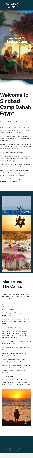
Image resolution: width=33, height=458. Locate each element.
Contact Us (5, 361)
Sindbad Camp (14, 448)
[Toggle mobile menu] (30, 2)
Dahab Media (20, 450)
